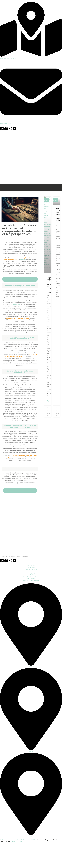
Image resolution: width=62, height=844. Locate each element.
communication (16, 304)
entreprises (23, 259)
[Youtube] (14, 128)
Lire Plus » (48, 402)
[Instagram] (10, 128)
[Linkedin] (2, 128)
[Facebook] (6, 128)
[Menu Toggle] (31, 188)
